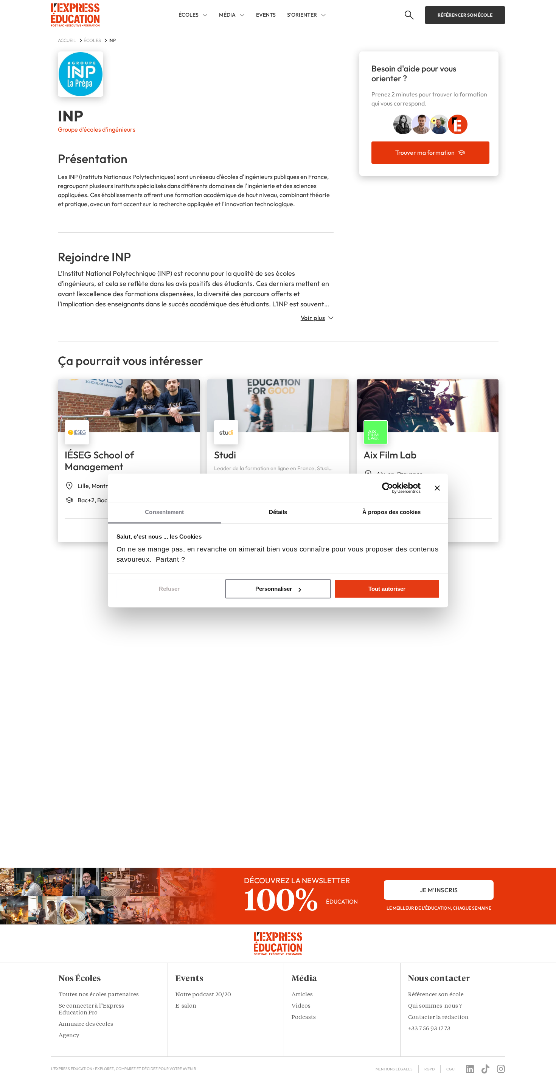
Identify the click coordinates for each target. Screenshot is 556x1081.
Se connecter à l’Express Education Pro (91, 1009)
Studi (225, 455)
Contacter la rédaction (438, 1017)
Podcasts (304, 1017)
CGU (450, 1069)
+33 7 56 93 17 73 (429, 1029)
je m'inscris (439, 890)
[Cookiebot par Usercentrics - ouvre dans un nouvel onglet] (387, 488)
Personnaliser (273, 589)
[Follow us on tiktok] (485, 1068)
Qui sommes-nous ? (435, 1006)
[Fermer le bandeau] (437, 488)
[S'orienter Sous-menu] (323, 15)
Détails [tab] (278, 512)
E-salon (186, 1006)
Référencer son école (465, 15)
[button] (104, 979)
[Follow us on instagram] (501, 1068)
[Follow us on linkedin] (470, 1068)
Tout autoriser (386, 589)
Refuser (169, 589)
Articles (302, 995)
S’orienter (302, 15)
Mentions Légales (394, 1069)
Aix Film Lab (389, 455)
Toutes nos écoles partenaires (99, 995)
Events (266, 14)
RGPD (429, 1069)
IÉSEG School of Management (99, 461)
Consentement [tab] (164, 512)
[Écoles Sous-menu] (205, 15)
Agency (69, 1036)
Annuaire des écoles (86, 1024)
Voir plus (313, 317)
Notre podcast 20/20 (203, 995)
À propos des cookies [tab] (391, 512)
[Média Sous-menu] (242, 15)
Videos (301, 1006)
